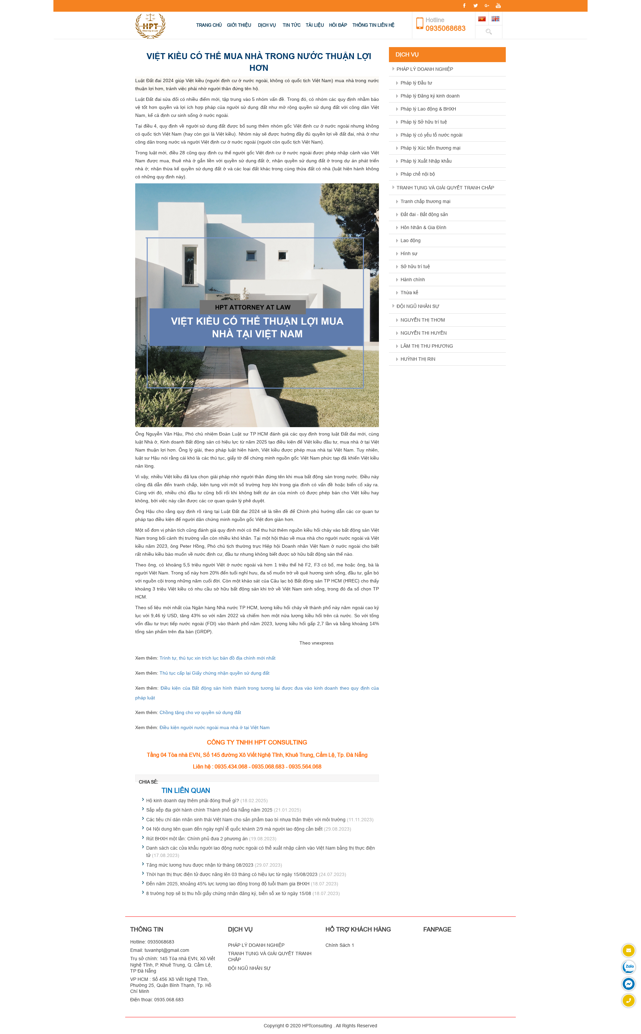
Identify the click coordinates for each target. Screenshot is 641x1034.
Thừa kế (409, 292)
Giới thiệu (239, 25)
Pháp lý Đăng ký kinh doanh (430, 96)
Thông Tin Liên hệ (374, 25)
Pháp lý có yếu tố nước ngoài (431, 135)
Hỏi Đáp (338, 25)
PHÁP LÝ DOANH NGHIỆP (425, 69)
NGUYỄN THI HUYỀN (424, 333)
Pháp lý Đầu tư (416, 82)
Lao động (411, 240)
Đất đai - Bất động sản (424, 214)
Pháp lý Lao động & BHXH (428, 109)
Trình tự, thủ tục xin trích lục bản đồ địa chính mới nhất (217, 658)
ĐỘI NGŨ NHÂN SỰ (418, 306)
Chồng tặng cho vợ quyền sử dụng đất (200, 712)
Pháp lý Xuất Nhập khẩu (426, 161)
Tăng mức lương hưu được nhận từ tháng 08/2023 (199, 865)
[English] (495, 18)
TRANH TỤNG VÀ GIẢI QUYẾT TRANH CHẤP (445, 187)
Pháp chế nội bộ (418, 174)
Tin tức (291, 25)
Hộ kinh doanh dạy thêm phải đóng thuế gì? (192, 800)
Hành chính (413, 279)
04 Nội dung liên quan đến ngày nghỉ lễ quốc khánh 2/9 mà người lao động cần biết (234, 829)
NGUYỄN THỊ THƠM (423, 320)
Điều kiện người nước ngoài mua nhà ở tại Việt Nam (215, 727)
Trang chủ (209, 25)
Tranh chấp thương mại (425, 201)
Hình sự (409, 253)
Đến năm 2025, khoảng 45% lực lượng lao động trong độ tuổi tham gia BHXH (227, 883)
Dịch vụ (267, 25)
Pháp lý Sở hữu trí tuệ (424, 122)
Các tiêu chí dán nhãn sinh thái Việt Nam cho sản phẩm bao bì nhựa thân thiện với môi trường (246, 819)
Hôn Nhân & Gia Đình (423, 227)
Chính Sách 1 (340, 945)
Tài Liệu (315, 25)
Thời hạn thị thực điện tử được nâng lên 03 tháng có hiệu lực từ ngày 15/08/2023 (231, 874)
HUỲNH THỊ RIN (418, 359)
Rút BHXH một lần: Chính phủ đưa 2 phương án (197, 838)
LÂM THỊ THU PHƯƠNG (427, 346)
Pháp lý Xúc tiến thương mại (430, 148)
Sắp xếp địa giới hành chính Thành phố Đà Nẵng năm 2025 (209, 810)
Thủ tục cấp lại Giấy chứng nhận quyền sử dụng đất (214, 673)
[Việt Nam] (482, 18)
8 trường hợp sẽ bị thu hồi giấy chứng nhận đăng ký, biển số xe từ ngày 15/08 (228, 893)
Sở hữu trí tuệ (415, 266)
